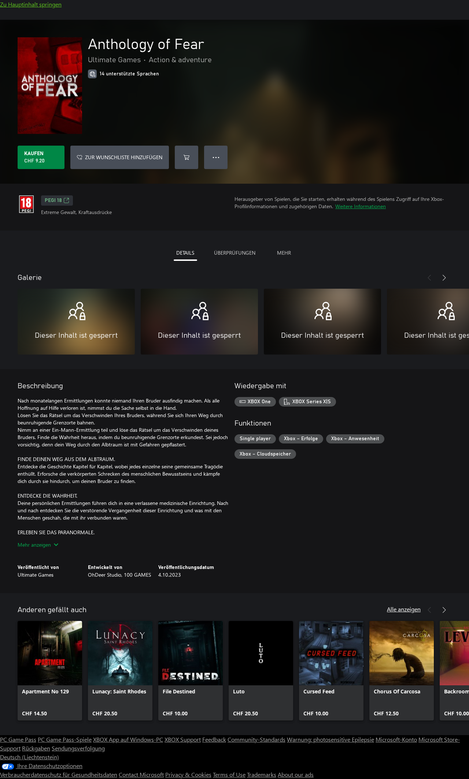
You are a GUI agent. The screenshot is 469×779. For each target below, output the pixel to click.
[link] (50, 670)
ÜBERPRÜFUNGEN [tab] (234, 252)
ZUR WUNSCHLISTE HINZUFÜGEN (123, 157)
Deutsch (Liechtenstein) (29, 757)
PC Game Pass (18, 739)
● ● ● (216, 157)
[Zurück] (429, 278)
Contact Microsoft (141, 774)
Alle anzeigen (404, 609)
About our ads (296, 774)
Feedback (214, 739)
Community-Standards (256, 739)
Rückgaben (36, 748)
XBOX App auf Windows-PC (128, 739)
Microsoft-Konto (396, 739)
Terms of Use (229, 774)
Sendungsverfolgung (78, 748)
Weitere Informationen (360, 206)
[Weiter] (444, 278)
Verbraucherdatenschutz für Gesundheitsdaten (58, 774)
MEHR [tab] (284, 252)
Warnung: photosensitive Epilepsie (330, 739)
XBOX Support (183, 739)
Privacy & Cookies (188, 774)
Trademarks (261, 774)
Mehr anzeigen (34, 544)
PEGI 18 (53, 200)
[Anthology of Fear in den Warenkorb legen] (186, 157)
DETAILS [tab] (185, 252)
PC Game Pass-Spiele (65, 739)
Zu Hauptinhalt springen (31, 4)
